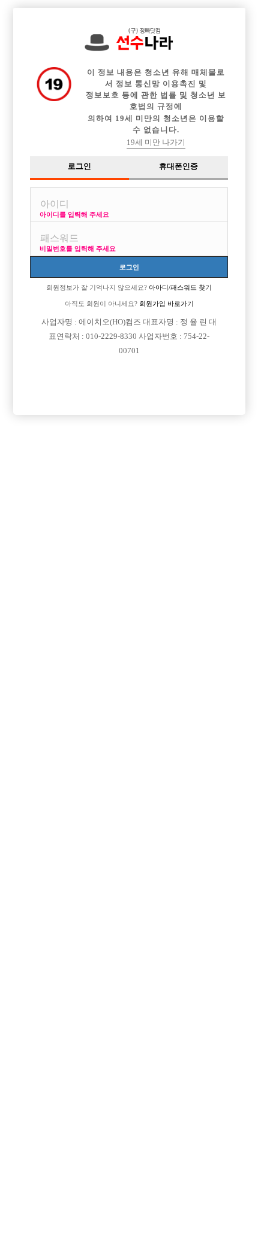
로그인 (129, 266)
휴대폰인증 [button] (178, 166)
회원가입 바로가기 (165, 303)
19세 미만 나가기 (156, 142)
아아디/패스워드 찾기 (179, 287)
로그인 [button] (79, 166)
